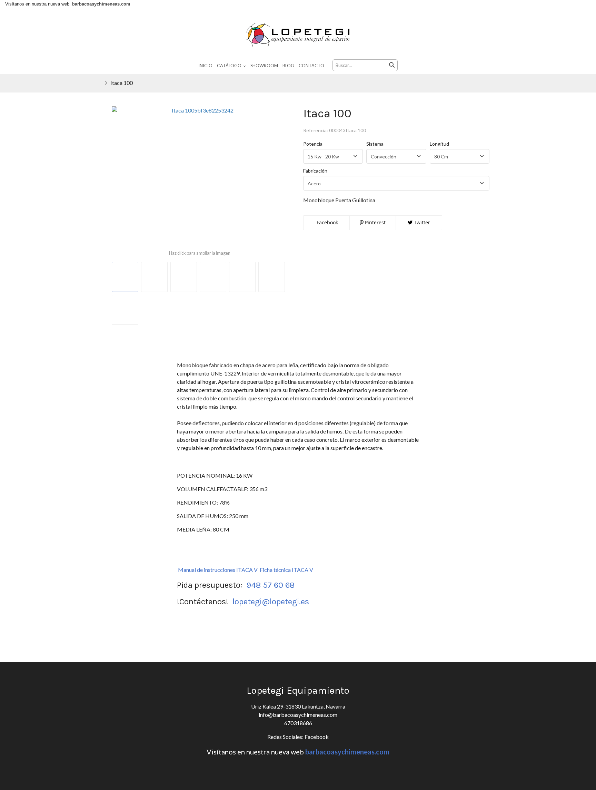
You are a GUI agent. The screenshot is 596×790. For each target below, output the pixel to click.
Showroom (264, 65)
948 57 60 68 (270, 585)
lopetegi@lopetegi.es (270, 601)
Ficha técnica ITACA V (286, 569)
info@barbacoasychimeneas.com (298, 714)
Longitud (439, 144)
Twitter (421, 222)
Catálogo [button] (229, 65)
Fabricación (315, 171)
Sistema (375, 144)
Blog (288, 65)
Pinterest (375, 222)
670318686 (298, 723)
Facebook (326, 222)
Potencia (312, 144)
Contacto (311, 65)
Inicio (205, 65)
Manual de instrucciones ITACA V (218, 569)
